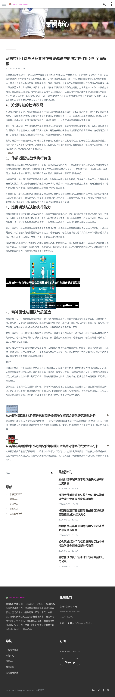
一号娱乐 (40, 690)
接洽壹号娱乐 (16, 513)
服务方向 (14, 508)
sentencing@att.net (70, 611)
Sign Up (70, 662)
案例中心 (29, 30)
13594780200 (66, 616)
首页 (18, 30)
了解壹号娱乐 (16, 494)
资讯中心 (14, 504)
